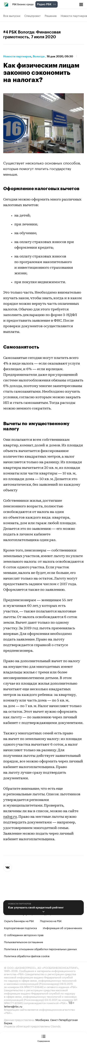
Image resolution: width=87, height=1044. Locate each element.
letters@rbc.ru (13, 1006)
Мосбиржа (42, 1020)
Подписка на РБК (51, 921)
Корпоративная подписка (20, 928)
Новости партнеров (17, 56)
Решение (51, 15)
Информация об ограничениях (62, 928)
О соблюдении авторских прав (24, 935)
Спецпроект (32, 15)
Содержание (43, 1040)
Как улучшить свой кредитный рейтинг (36, 907)
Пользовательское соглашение (23, 942)
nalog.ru (10, 817)
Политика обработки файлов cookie (27, 956)
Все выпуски (11, 15)
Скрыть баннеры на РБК (19, 921)
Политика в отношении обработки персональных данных (40, 949)
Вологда (39, 56)
